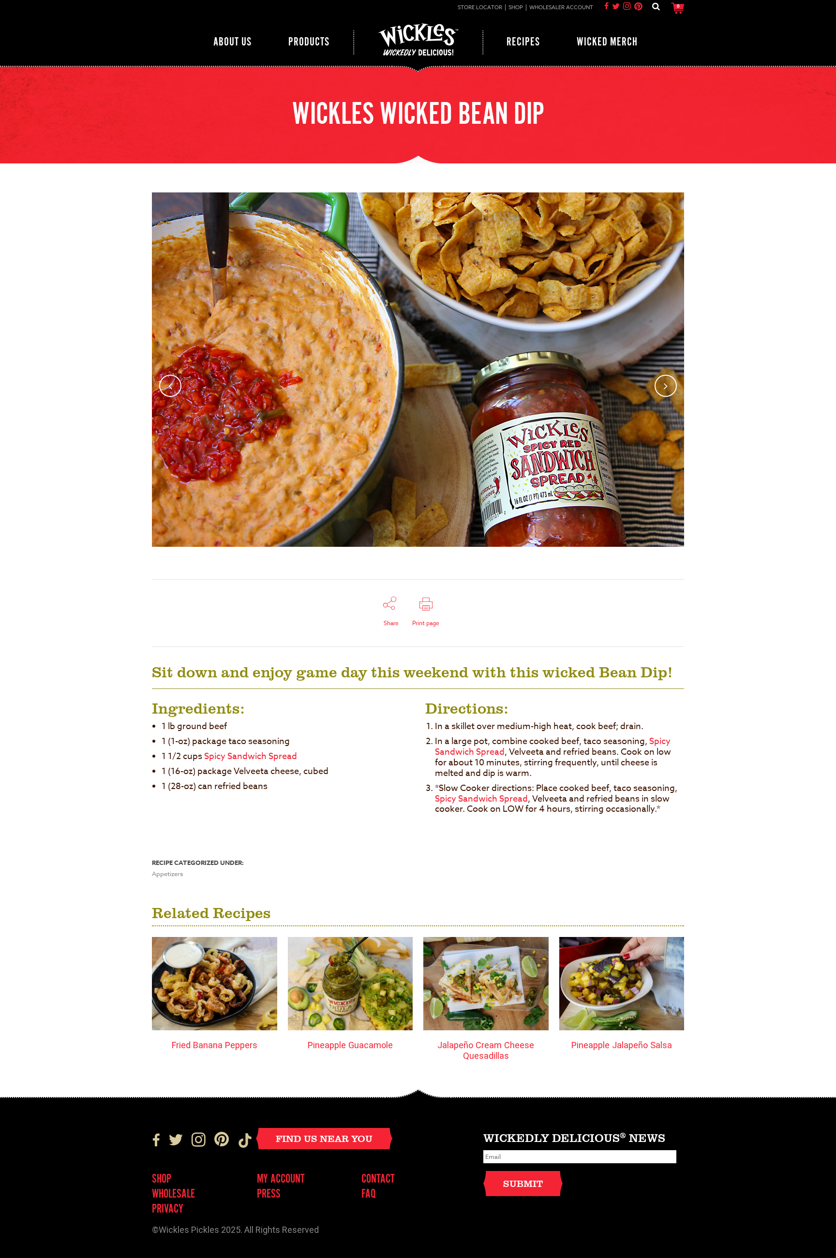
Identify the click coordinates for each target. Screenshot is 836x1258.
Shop (515, 8)
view (223, 984)
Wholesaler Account (561, 8)
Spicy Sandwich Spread (250, 756)
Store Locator (480, 8)
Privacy (167, 1209)
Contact (378, 1179)
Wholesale (173, 1194)
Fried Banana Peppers (214, 1045)
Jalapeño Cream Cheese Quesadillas (485, 1050)
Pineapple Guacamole (350, 1045)
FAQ (368, 1194)
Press (269, 1194)
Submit (523, 1183)
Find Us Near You (324, 1138)
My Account (281, 1179)
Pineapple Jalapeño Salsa (621, 1045)
